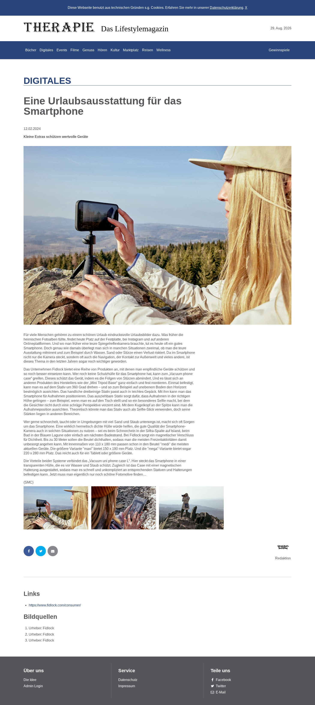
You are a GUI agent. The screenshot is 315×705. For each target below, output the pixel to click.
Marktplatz (131, 50)
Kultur (115, 50)
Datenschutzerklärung (226, 7)
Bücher (30, 50)
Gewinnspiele (279, 50)
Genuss (88, 50)
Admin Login (33, 686)
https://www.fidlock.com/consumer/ (55, 605)
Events (62, 50)
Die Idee (30, 680)
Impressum (126, 686)
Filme (74, 50)
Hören (102, 50)
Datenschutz (127, 680)
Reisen (147, 50)
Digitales (46, 50)
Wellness (163, 50)
